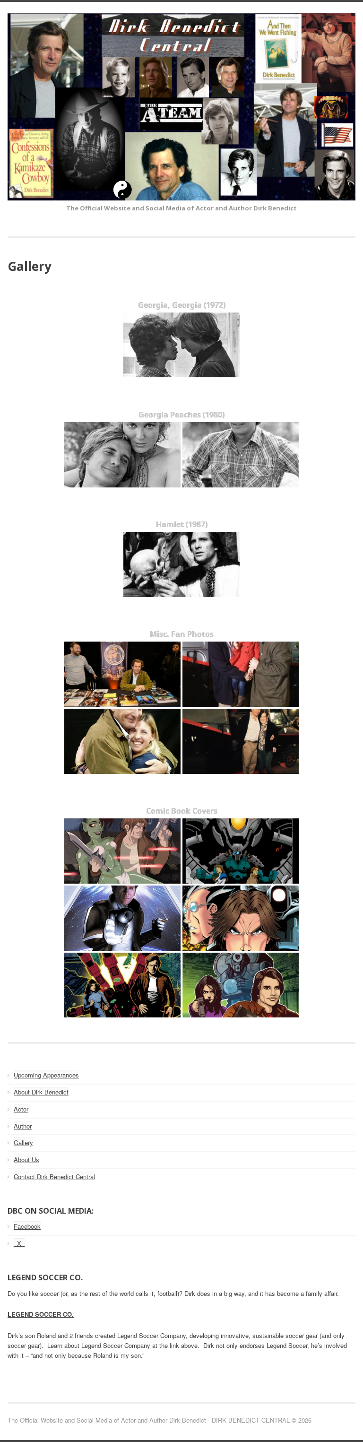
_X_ (19, 1243)
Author (23, 1125)
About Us (26, 1159)
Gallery (23, 1142)
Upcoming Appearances (46, 1074)
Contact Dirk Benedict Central (54, 1176)
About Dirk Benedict (41, 1091)
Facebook (27, 1226)
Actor (21, 1108)
